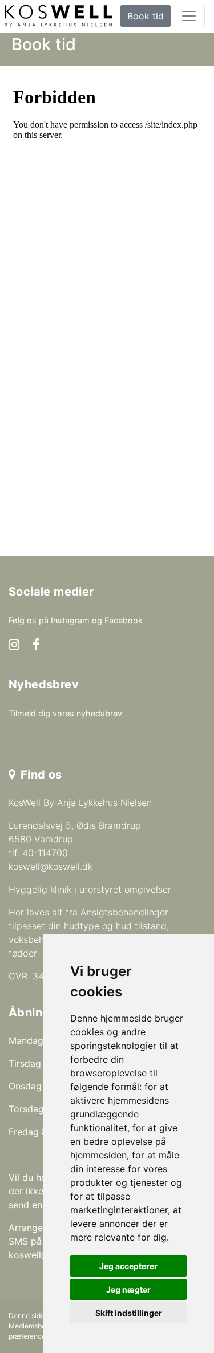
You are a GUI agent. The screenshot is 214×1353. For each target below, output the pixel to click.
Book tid (145, 16)
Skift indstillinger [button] (128, 1313)
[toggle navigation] (189, 16)
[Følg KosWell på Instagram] (14, 645)
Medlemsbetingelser (41, 1326)
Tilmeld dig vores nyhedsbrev (65, 713)
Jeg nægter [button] (128, 1289)
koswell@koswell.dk (50, 866)
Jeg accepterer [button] (128, 1266)
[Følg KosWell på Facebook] (36, 645)
